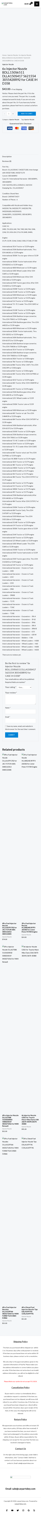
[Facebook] (7, 1510)
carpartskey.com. (20, 1504)
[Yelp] (34, 1510)
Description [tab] (7, 156)
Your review (11, 692)
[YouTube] (12, 1510)
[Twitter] (18, 1510)
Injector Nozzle (13, 55)
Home (4, 55)
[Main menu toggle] (36, 3)
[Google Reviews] (29, 1510)
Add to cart (26, 113)
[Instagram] (23, 1510)
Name (8, 708)
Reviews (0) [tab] (6, 161)
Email (7, 717)
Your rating (10, 687)
